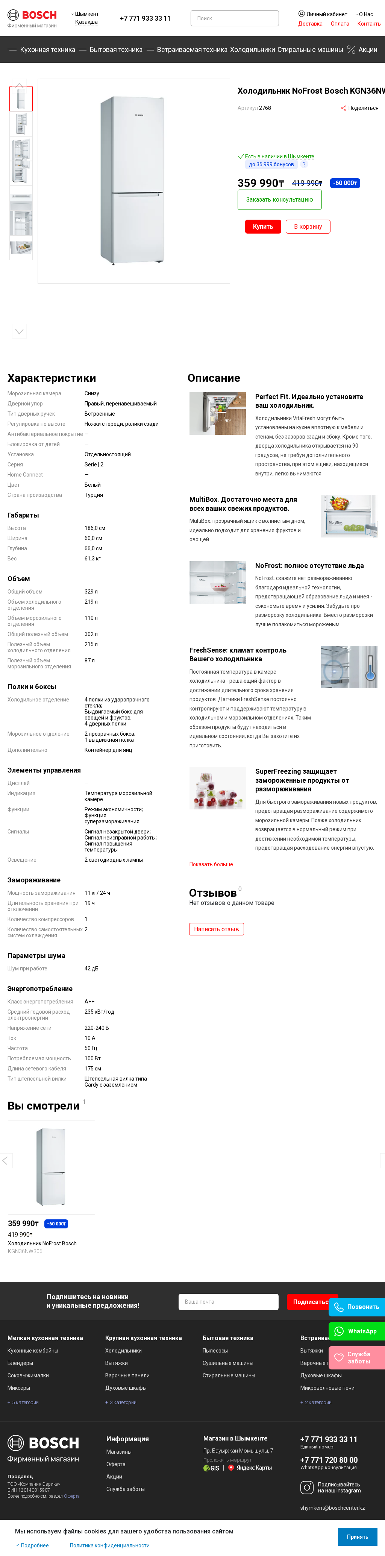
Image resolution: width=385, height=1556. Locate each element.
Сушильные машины (228, 1363)
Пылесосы (215, 1351)
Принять (357, 1537)
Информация (127, 1439)
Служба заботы (125, 1489)
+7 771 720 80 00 (329, 1460)
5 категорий (25, 1402)
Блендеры (20, 1363)
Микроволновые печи (327, 1388)
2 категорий (318, 1402)
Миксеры (19, 1388)
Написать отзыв (216, 929)
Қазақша (86, 22)
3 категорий (123, 1402)
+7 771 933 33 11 (145, 18)
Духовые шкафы (126, 1388)
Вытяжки (116, 1363)
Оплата (340, 24)
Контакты (370, 24)
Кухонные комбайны (33, 1351)
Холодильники (252, 49)
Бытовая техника (116, 49)
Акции (368, 49)
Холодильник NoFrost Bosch (42, 1243)
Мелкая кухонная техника (45, 1338)
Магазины (119, 1452)
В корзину (308, 226)
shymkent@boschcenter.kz (332, 1508)
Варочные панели (127, 1375)
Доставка (310, 24)
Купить (263, 226)
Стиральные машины (310, 49)
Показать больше (211, 864)
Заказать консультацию (279, 199)
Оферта (72, 1496)
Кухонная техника (47, 49)
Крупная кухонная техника (143, 1338)
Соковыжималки (28, 1375)
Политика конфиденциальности (110, 1545)
